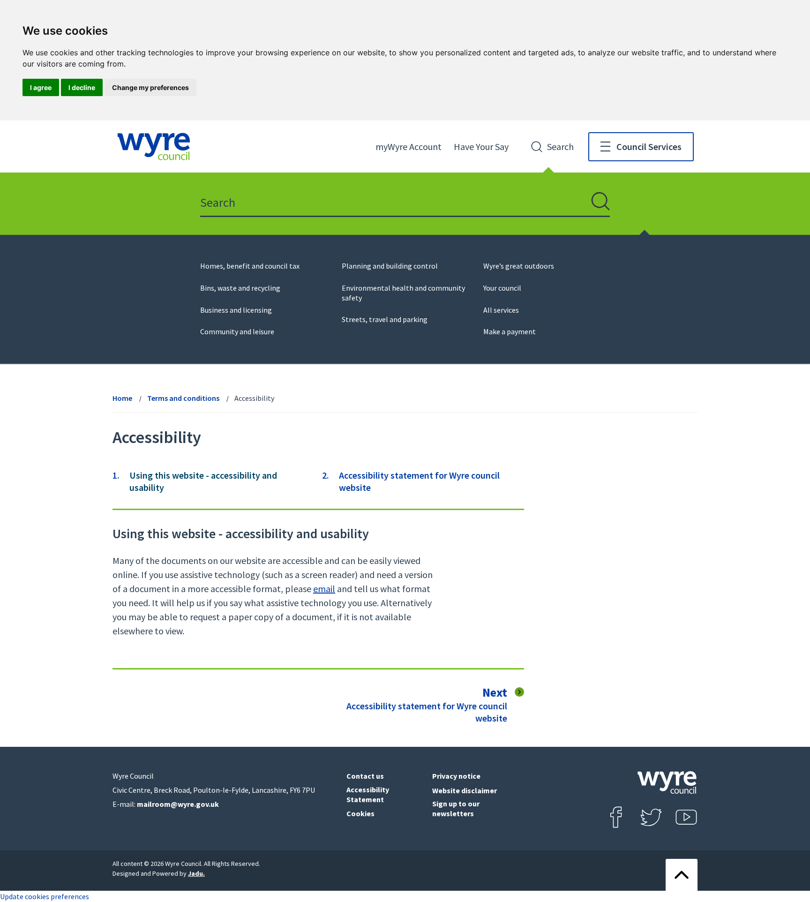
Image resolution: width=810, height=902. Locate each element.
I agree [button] (41, 87)
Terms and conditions (183, 398)
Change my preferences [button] (150, 87)
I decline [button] (81, 87)
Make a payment (509, 331)
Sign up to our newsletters (456, 808)
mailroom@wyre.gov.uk (178, 804)
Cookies (360, 813)
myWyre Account (408, 146)
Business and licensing (236, 310)
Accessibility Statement (367, 794)
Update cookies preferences (44, 896)
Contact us (365, 776)
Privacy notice (456, 776)
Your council (502, 288)
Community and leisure (237, 331)
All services (501, 310)
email (324, 588)
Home (122, 398)
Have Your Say (481, 146)
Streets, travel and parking (385, 319)
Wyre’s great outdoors (518, 266)
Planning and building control (390, 266)
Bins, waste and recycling (240, 288)
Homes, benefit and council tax (250, 266)
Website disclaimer (464, 790)
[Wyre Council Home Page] (153, 146)
